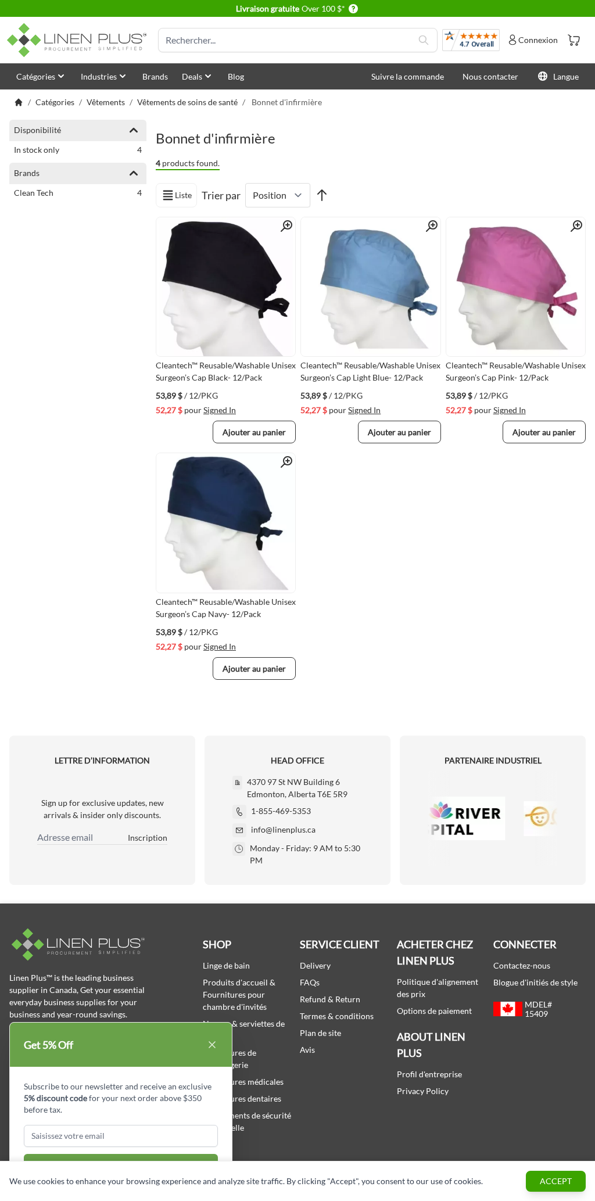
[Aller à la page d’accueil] (18, 102)
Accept (556, 1181)
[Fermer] (212, 1045)
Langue (566, 76)
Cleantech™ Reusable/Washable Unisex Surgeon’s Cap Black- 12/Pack (226, 371)
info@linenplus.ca (283, 829)
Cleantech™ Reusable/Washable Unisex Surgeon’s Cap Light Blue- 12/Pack (370, 371)
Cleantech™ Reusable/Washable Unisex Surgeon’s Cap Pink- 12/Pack (516, 371)
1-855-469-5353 (281, 811)
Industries (99, 76)
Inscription (147, 838)
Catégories (35, 76)
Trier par (221, 195)
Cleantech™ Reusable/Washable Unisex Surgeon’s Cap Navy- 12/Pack (226, 608)
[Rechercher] (424, 40)
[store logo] (79, 40)
